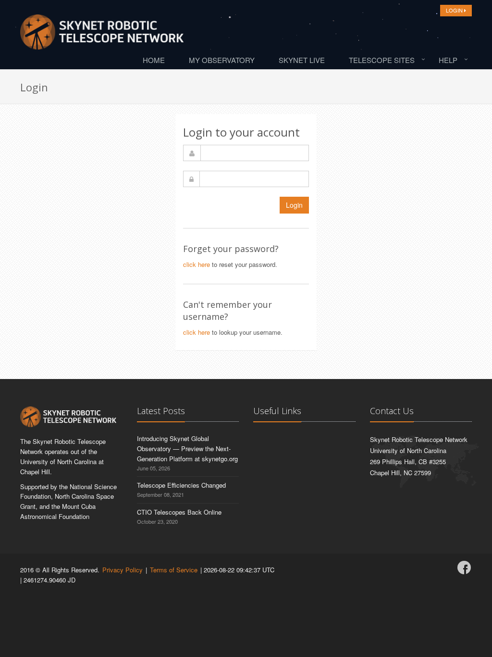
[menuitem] (156, 59)
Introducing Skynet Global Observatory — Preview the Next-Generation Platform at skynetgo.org (187, 448)
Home (154, 60)
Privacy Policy (122, 569)
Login (294, 205)
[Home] (102, 34)
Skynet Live (302, 60)
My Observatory (222, 60)
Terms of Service (173, 569)
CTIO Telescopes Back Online (179, 512)
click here (196, 264)
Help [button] (448, 60)
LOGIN (455, 10)
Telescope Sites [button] (382, 60)
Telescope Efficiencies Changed (181, 485)
